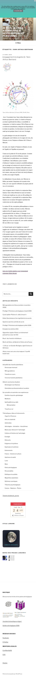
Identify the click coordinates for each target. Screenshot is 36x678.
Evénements (8, 450)
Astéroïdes (8, 423)
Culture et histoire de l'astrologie (15, 433)
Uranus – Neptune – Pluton (13, 488)
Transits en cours (10, 374)
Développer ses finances (12, 385)
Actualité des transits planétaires (13, 364)
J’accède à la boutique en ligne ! (12, 621)
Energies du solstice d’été (10, 329)
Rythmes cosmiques (11, 481)
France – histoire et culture (13, 454)
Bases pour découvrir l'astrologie (15, 430)
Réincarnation (11, 405)
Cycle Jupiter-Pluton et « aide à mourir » (15, 314)
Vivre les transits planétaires (13, 378)
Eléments (8, 440)
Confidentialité (7, 650)
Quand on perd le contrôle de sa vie (13, 322)
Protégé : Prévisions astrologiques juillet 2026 (17, 325)
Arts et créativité (10, 419)
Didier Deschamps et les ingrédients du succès (17, 318)
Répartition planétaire (11, 478)
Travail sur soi (9, 409)
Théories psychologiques (12, 485)
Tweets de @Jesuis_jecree (11, 495)
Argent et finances (10, 416)
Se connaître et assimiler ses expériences (15, 392)
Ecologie (7, 436)
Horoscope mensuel (11, 367)
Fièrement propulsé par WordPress (12, 674)
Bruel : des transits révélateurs (12, 338)
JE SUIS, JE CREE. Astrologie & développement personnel (13, 32)
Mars (6, 464)
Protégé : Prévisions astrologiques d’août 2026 (17, 311)
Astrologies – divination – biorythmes (16, 426)
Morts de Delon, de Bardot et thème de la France (17, 342)
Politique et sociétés (11, 474)
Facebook (6, 638)
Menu (19, 43)
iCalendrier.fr (18, 504)
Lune (6, 460)
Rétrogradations (10, 371)
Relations (7, 398)
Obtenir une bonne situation (11, 382)
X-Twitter (5, 642)
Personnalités (9, 471)
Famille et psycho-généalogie (14, 395)
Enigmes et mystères (11, 443)
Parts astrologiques (11, 467)
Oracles (5, 663)
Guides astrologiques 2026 (11, 625)
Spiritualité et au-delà (11, 402)
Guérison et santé (10, 457)
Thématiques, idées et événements (14, 413)
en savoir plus (18, 10)
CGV (4, 654)
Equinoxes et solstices (11, 447)
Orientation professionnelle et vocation (17, 388)
